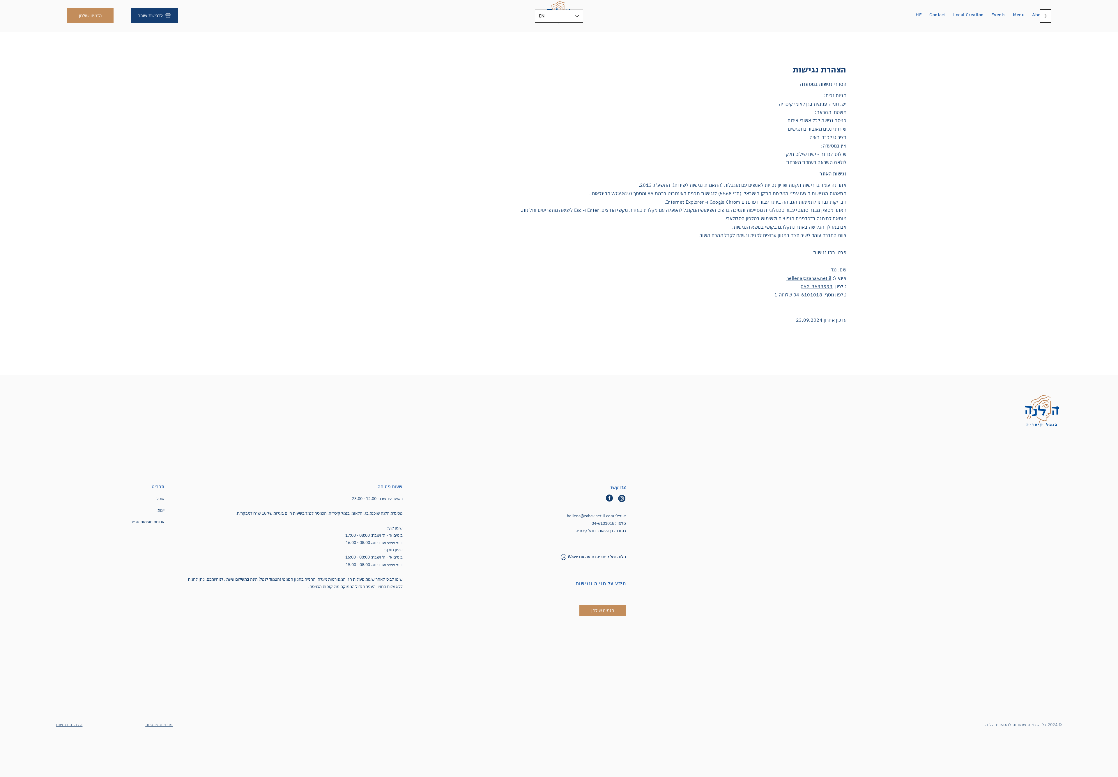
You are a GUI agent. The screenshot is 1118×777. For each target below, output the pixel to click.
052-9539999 (817, 286)
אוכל (160, 498)
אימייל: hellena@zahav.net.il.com (596, 515)
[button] (1038, 14)
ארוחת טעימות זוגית (148, 521)
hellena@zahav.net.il (808, 278)
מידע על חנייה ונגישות (601, 583)
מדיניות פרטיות (159, 724)
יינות (161, 510)
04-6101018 (807, 295)
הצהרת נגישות (69, 724)
